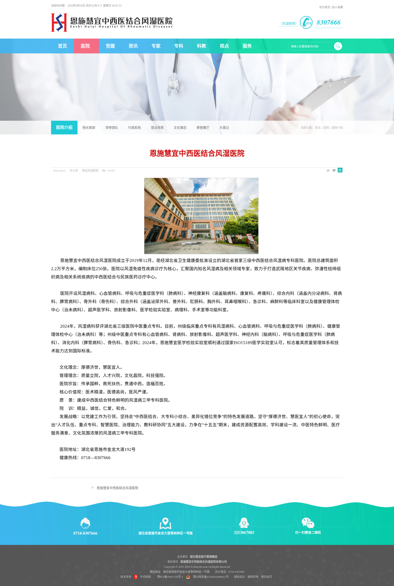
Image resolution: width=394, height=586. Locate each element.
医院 (85, 46)
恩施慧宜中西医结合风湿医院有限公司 (203, 562)
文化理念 (180, 127)
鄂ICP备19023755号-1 (170, 576)
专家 (156, 46)
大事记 (224, 127)
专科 (178, 46)
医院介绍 (64, 127)
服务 (247, 46)
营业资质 (157, 127)
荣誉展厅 (203, 127)
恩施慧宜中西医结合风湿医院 (117, 488)
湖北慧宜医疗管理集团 (203, 557)
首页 (62, 46)
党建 (110, 46)
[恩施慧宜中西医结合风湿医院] (111, 30)
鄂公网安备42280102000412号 (211, 576)
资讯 (133, 46)
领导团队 (111, 127)
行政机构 (134, 127)
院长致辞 (89, 127)
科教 (201, 46)
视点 (224, 46)
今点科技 (145, 576)
